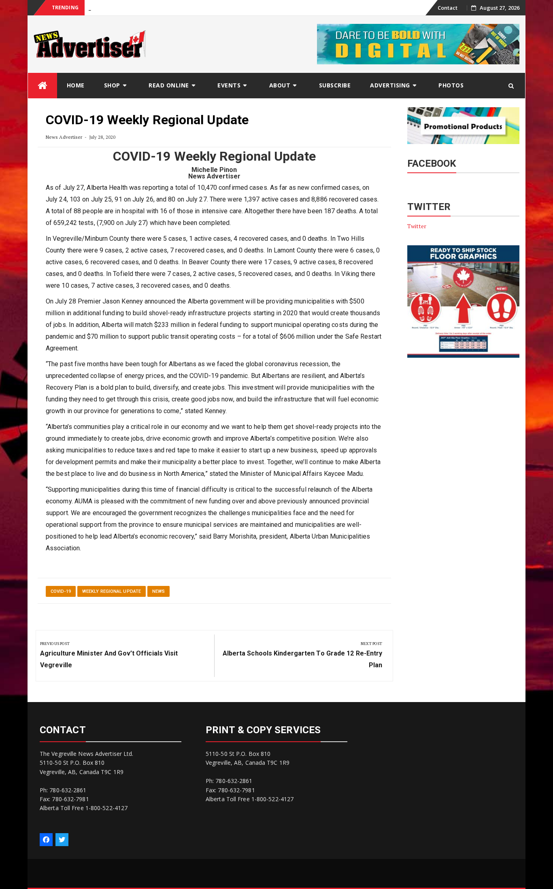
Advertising (390, 85)
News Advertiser (64, 137)
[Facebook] (46, 839)
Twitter (417, 226)
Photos (451, 85)
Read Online (169, 85)
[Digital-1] (418, 43)
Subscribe (335, 85)
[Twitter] (61, 839)
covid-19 (61, 591)
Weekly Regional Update (111, 591)
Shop (112, 85)
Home (76, 85)
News (158, 591)
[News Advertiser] (42, 85)
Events (228, 85)
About (280, 85)
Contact (448, 7)
